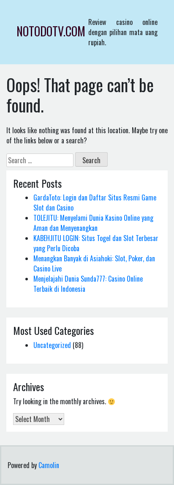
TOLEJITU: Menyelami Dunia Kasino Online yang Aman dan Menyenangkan (93, 223)
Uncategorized (52, 345)
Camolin (48, 465)
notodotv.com (50, 31)
